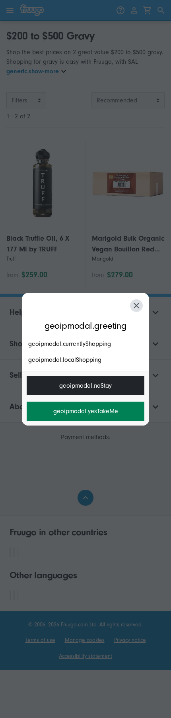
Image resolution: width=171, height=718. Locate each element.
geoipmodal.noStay (85, 385)
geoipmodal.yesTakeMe (85, 411)
